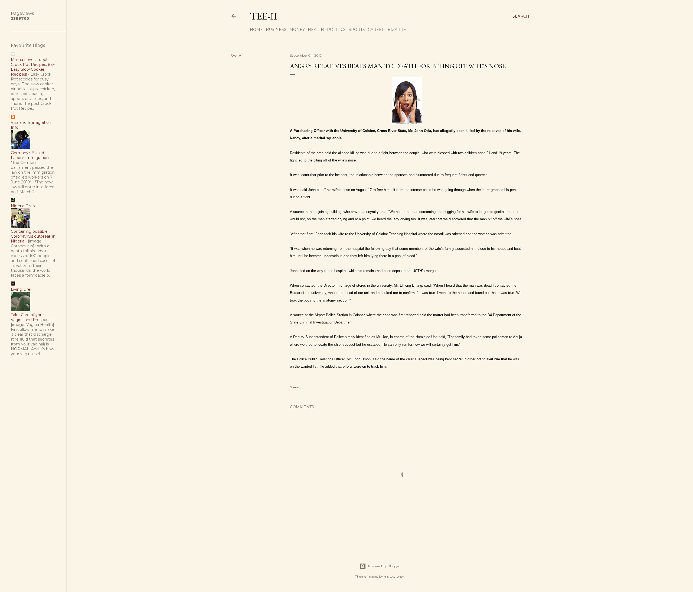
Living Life (20, 289)
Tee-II (263, 16)
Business (276, 29)
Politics (336, 29)
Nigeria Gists (23, 205)
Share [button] (235, 55)
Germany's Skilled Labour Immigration (30, 155)
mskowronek (394, 576)
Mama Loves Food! (29, 59)
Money (297, 29)
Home (256, 29)
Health (316, 29)
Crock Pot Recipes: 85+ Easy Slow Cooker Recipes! (33, 69)
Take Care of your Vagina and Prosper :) (31, 317)
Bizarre (397, 29)
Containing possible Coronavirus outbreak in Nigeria (33, 236)
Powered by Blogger (384, 566)
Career (376, 29)
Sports (357, 29)
